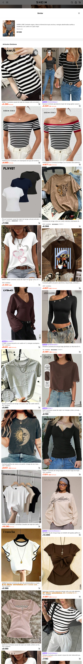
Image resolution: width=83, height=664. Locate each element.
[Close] (79, 13)
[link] (21, 102)
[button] (39, 104)
